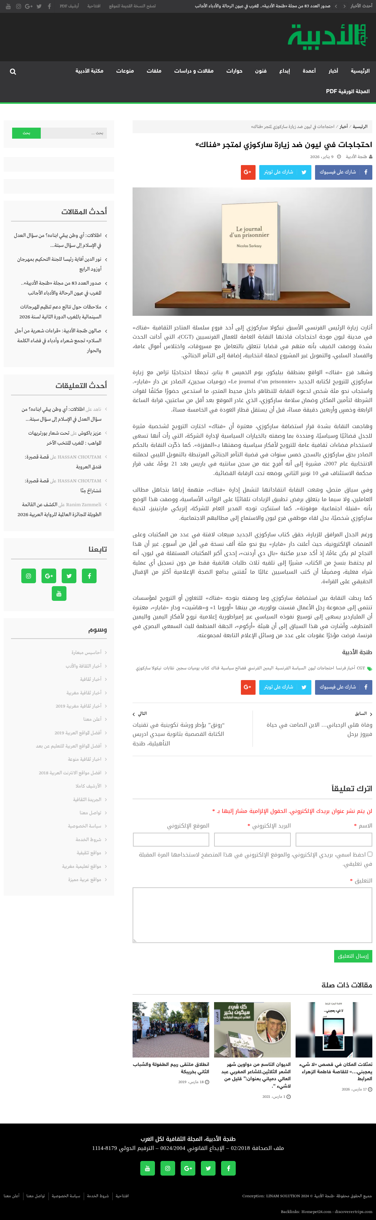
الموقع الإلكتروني (188, 826)
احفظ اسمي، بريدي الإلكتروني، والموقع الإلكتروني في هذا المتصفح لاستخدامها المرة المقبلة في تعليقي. (255, 859)
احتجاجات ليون (321, 668)
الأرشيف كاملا (88, 786)
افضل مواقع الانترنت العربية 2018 (70, 773)
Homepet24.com (316, 1211)
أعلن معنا (92, 719)
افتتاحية (94, 6)
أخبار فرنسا (345, 668)
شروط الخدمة (88, 840)
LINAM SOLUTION (283, 1196)
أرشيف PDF (69, 6)
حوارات (234, 71)
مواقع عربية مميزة (84, 880)
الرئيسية (360, 71)
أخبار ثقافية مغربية (83, 693)
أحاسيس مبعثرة (86, 653)
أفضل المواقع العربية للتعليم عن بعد (68, 746)
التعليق (361, 881)
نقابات (168, 668)
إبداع (284, 71)
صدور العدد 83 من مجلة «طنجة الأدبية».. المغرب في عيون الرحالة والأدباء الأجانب (262, 6)
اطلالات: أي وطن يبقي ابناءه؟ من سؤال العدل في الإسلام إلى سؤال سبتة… (57, 240)
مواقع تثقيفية (89, 853)
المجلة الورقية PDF (348, 92)
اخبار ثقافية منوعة (84, 759)
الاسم (363, 826)
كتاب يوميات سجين (192, 668)
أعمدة (309, 71)
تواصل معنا (90, 813)
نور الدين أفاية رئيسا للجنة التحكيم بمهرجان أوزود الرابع (59, 264)
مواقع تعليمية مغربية (81, 866)
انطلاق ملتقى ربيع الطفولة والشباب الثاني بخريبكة (171, 1068)
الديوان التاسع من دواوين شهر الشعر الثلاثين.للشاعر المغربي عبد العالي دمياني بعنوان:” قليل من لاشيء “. (256, 1075)
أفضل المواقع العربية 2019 (78, 733)
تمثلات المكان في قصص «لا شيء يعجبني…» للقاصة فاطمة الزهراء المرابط (335, 1072)
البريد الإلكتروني (269, 826)
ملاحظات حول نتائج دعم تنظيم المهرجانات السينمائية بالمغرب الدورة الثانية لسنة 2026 (60, 312)
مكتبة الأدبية (90, 71)
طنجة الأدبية (356, 157)
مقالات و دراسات (194, 71)
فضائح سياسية (233, 668)
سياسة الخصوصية (84, 826)
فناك (215, 668)
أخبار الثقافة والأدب (83, 666)
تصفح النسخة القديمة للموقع (132, 6)
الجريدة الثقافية (87, 800)
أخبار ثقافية (90, 679)
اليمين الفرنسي (261, 668)
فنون (261, 71)
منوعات (125, 71)
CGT (361, 668)
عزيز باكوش (89, 433)
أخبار (333, 71)
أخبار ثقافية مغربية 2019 (78, 706)
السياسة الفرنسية (290, 668)
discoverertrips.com (353, 1211)
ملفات (154, 71)
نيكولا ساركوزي (149, 668)
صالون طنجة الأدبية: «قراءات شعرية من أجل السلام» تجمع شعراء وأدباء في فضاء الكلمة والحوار (58, 341)
